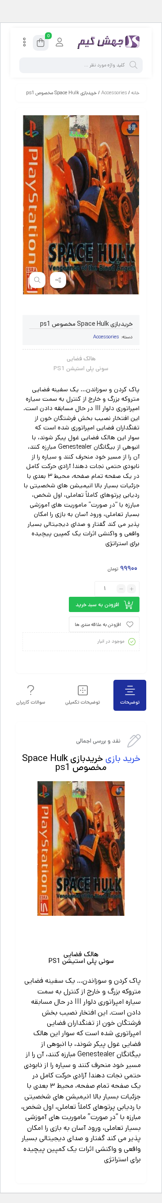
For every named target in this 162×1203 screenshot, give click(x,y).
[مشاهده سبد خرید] (41, 44)
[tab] (129, 695)
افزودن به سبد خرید (97, 604)
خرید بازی (122, 758)
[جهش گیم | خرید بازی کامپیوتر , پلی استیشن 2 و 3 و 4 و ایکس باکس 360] (107, 42)
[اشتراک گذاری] (58, 280)
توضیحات (130, 702)
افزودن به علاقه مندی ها (98, 624)
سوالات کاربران (30, 702)
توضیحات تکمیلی (82, 702)
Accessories (114, 92)
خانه (135, 92)
